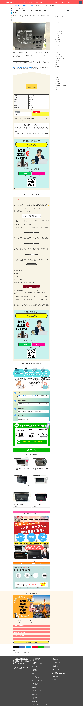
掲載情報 (56, 75)
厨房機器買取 (57, 66)
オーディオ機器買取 (58, 31)
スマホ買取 (57, 43)
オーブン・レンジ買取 (17, 8)
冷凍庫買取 (57, 60)
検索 (67, 10)
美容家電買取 (57, 83)
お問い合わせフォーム (24, 67)
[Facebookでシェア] (11, 10)
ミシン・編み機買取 (58, 56)
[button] (11, 20)
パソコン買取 (57, 50)
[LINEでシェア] (11, 17)
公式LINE (30, 67)
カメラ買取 (57, 35)
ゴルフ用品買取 (57, 41)
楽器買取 (56, 77)
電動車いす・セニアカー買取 (60, 89)
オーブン (20, 652)
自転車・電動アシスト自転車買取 (60, 85)
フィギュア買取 (57, 52)
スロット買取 (57, 45)
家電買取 (29, 652)
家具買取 (56, 68)
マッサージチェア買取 (59, 54)
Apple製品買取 (57, 22)
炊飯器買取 (57, 79)
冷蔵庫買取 (57, 62)
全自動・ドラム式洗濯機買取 (60, 58)
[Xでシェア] (11, 8)
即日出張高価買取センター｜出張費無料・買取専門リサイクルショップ (42, 704)
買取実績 (23, 8)
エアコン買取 (57, 29)
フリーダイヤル (16, 67)
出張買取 (25, 652)
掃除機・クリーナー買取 (59, 73)
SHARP (15, 652)
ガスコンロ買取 (57, 37)
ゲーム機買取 (57, 39)
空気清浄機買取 (57, 81)
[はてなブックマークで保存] (11, 13)
